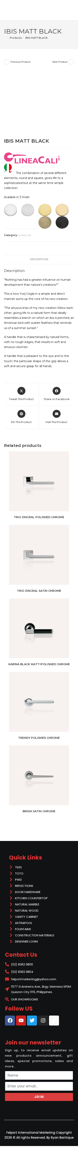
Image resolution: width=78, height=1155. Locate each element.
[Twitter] (32, 1021)
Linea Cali (25, 235)
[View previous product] (7, 62)
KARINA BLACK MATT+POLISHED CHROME (39, 664)
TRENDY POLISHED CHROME (39, 738)
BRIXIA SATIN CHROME (39, 811)
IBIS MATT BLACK (36, 37)
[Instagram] (43, 1021)
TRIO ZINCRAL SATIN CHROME (39, 591)
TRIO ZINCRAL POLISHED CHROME (39, 517)
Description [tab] (39, 259)
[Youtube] (21, 1021)
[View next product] (71, 62)
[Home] (5, 37)
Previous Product (21, 61)
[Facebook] (10, 1021)
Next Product (60, 61)
